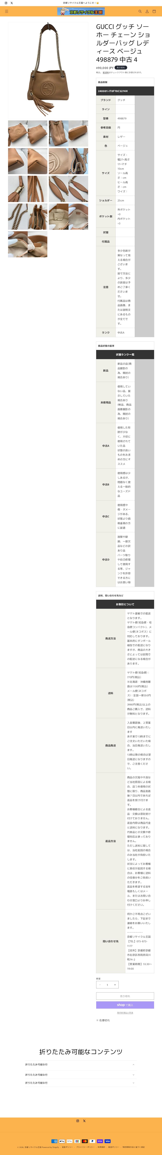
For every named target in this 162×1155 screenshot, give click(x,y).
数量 (98, 978)
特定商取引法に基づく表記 (134, 1147)
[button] (6, 11)
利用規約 (101, 1147)
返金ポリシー (67, 1147)
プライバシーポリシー (85, 1147)
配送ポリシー (113, 1147)
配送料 (106, 72)
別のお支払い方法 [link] (125, 1012)
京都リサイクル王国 (33, 1147)
